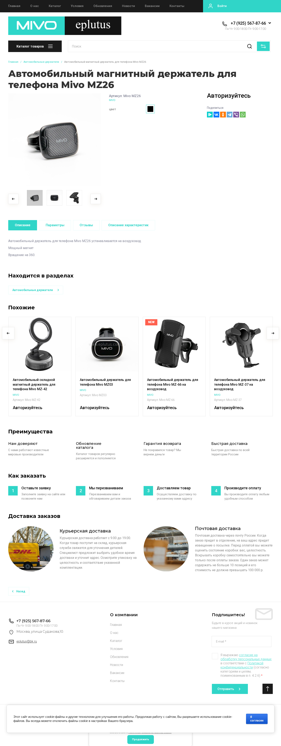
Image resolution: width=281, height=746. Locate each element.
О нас (34, 6)
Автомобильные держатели (41, 61)
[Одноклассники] (223, 114)
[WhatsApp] (243, 114)
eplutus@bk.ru (26, 641)
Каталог (55, 6)
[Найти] (249, 46)
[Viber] (236, 114)
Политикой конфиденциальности (242, 665)
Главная (14, 6)
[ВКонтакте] (216, 114)
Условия (77, 6)
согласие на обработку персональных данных (246, 657)
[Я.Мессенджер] (210, 114)
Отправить (225, 689)
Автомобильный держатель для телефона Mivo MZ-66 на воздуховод (172, 384)
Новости (128, 6)
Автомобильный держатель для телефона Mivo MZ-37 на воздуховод (239, 384)
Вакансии (152, 6)
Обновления (102, 6)
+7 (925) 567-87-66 (248, 23)
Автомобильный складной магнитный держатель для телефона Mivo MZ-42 (34, 384)
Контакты (177, 6)
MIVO (112, 100)
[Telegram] (229, 114)
